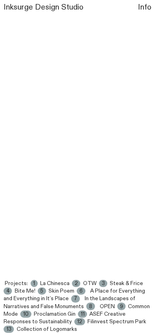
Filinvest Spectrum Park (116, 321)
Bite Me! (25, 291)
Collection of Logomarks (47, 329)
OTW (90, 283)
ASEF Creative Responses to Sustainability (65, 318)
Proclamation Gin (55, 314)
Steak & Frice (126, 283)
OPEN (107, 306)
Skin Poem (61, 291)
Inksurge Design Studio (43, 7)
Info (144, 7)
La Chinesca (55, 283)
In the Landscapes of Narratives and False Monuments (70, 302)
